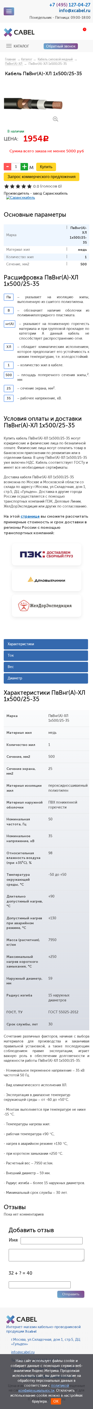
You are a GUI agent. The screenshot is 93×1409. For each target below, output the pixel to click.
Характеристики (21, 644)
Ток (11, 655)
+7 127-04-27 (70, 5)
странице (30, 516)
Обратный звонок (60, 46)
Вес (11, 667)
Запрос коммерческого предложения (41, 177)
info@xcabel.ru (75, 10)
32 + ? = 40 (20, 1273)
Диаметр (15, 678)
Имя (13, 1240)
